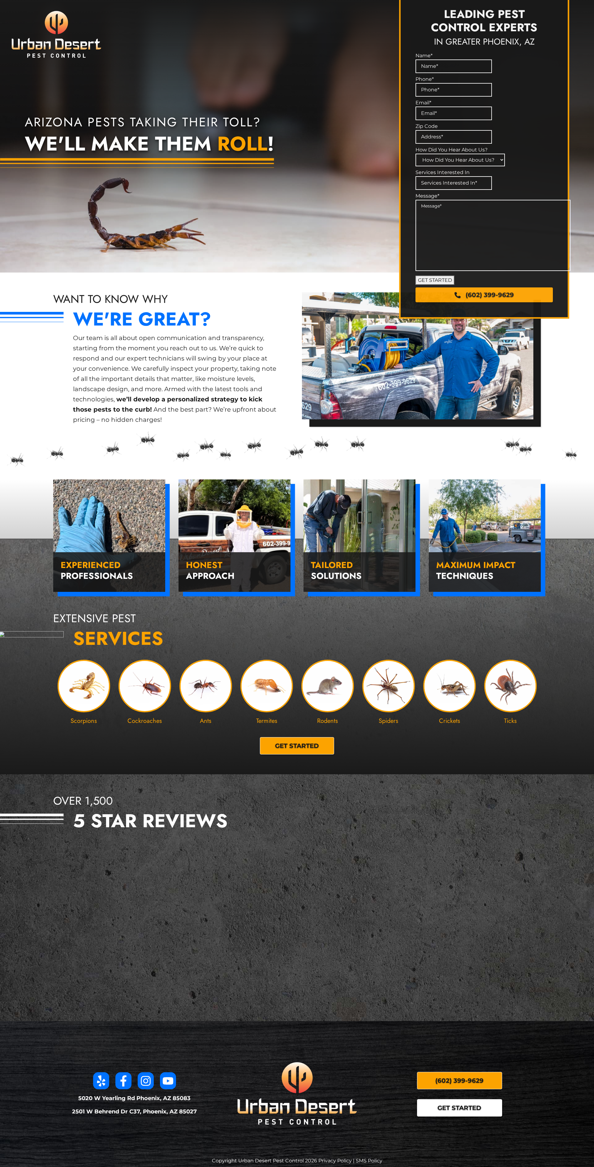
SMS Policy (369, 1161)
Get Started (459, 1108)
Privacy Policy (335, 1161)
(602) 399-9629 (490, 295)
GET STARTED (435, 280)
